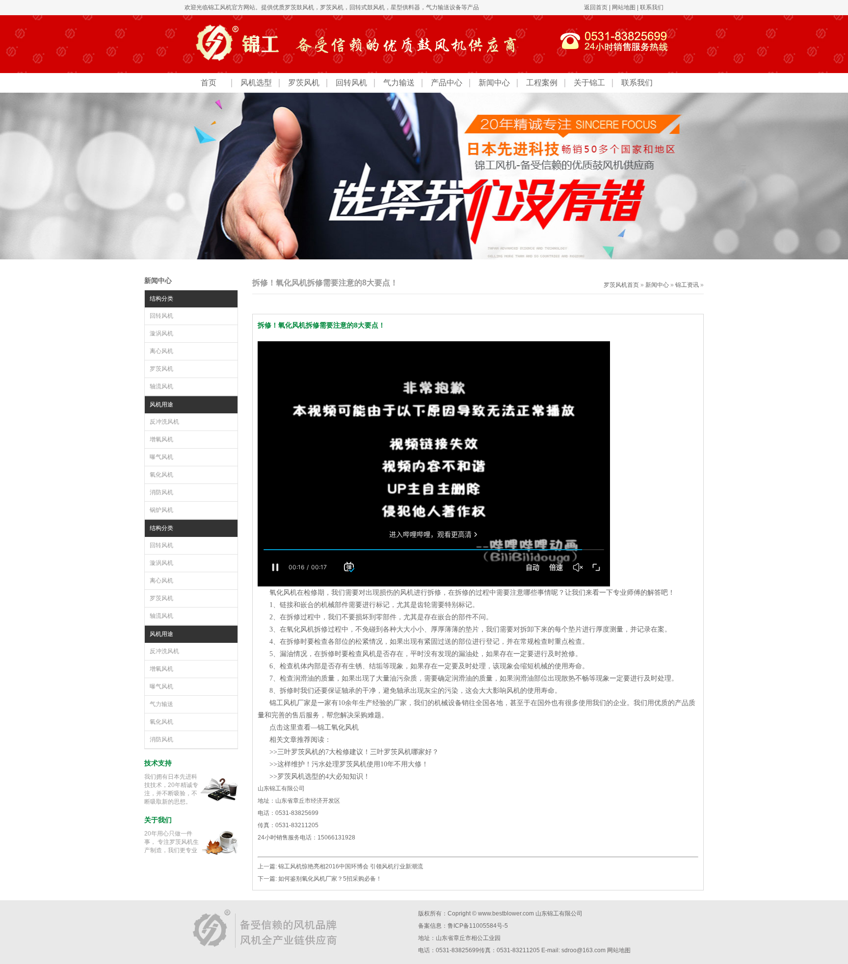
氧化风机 (161, 474)
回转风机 (351, 82)
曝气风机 (161, 457)
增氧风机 (161, 439)
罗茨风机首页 (621, 284)
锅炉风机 (161, 510)
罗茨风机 (332, 7)
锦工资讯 (687, 284)
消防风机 (161, 492)
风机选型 (256, 82)
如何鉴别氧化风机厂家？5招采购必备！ (330, 878)
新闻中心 (494, 82)
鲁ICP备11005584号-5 (478, 925)
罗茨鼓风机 (299, 7)
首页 (208, 82)
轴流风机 (161, 386)
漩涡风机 (161, 333)
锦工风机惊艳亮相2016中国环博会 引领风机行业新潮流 (350, 866)
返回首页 (596, 7)
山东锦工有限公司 (559, 913)
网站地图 (624, 7)
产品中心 (446, 82)
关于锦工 (589, 82)
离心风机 (161, 351)
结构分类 (161, 298)
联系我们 (651, 7)
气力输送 (399, 82)
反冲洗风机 (164, 421)
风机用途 (161, 404)
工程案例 (541, 82)
